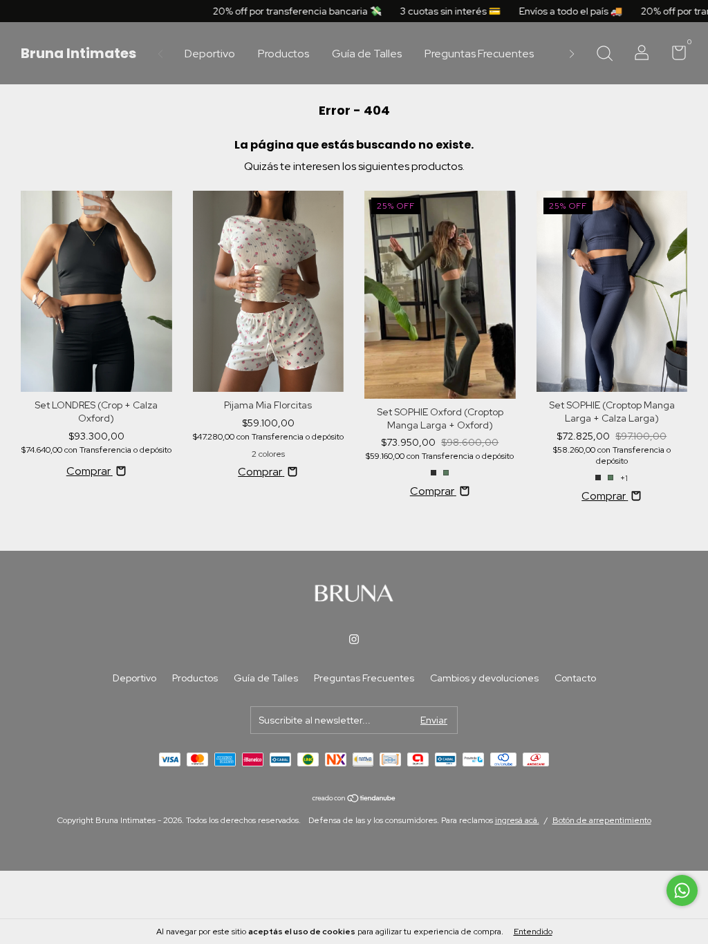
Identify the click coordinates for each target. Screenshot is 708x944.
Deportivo (210, 53)
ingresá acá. (517, 820)
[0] (673, 55)
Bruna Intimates (78, 53)
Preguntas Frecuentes (479, 53)
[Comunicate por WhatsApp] (682, 890)
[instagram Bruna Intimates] (354, 639)
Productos (283, 53)
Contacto (575, 678)
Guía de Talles (367, 53)
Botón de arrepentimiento (601, 820)
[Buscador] (604, 54)
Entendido (533, 931)
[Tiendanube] (354, 799)
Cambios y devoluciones (484, 678)
